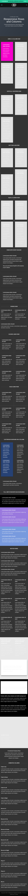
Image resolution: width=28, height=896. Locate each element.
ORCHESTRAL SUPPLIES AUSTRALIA (15, 1)
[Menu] (2, 5)
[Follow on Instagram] (25, 1)
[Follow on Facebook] (24, 1)
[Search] (26, 5)
